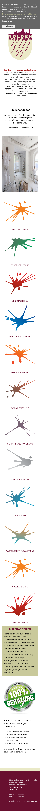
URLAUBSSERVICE (20, 622)
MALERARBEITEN (20, 587)
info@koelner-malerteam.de (26, 801)
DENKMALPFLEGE (20, 301)
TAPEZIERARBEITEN (20, 479)
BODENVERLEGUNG (20, 265)
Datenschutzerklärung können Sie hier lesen (19, 14)
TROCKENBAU (20, 515)
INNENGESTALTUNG (20, 372)
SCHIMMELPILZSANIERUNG (20, 444)
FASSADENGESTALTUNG (20, 337)
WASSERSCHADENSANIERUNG (20, 551)
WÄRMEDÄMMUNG (20, 408)
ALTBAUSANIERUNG (20, 229)
